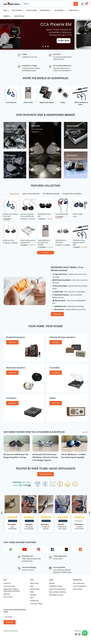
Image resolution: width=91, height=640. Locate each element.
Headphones (34, 601)
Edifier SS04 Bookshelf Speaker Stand (27, 241)
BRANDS (6, 16)
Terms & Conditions (79, 586)
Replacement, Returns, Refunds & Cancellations (12, 590)
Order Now (57, 314)
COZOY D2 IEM (77, 214)
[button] (2, 513)
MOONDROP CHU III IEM (44, 215)
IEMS (5, 10)
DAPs (32, 592)
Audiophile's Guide (55, 586)
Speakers (33, 595)
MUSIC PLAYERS (31, 10)
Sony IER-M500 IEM (61, 214)
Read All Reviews (45, 474)
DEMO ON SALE (19, 16)
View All (45, 252)
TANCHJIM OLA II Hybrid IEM (60, 241)
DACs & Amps (34, 589)
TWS (31, 598)
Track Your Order (9, 586)
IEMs (31, 586)
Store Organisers (78, 583)
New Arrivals (34, 583)
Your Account (8, 597)
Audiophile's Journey (56, 595)
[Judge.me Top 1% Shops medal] (67, 484)
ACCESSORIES (59, 10)
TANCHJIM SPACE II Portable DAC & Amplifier (44, 242)
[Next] (87, 94)
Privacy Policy (77, 589)
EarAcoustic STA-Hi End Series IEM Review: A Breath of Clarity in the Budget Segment (45, 457)
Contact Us (7, 583)
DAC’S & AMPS (16, 10)
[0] (86, 4)
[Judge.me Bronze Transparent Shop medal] (60, 484)
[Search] (75, 4)
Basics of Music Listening (57, 592)
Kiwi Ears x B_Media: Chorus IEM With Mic (27, 215)
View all (85, 432)
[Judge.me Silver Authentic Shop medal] (52, 484)
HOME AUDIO (73, 10)
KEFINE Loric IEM (8, 240)
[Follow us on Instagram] (79, 634)
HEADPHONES (44, 10)
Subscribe (9, 622)
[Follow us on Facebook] (76, 634)
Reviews (52, 583)
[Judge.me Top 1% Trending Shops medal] (75, 484)
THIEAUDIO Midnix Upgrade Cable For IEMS (79, 242)
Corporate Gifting (36, 604)
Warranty (7, 594)
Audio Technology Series (57, 589)
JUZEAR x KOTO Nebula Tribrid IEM (10, 215)
